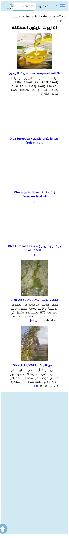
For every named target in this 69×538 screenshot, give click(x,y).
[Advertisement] (34, 426)
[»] (41, 94)
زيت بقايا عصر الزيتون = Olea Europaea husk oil (34, 194)
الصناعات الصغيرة (51, 6)
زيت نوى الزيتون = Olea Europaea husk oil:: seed (34, 248)
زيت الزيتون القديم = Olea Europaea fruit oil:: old (35, 141)
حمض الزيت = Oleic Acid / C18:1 (34, 365)
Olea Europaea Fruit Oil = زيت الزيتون (35, 73)
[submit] (10, 7)
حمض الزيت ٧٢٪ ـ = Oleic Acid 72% (34, 300)
